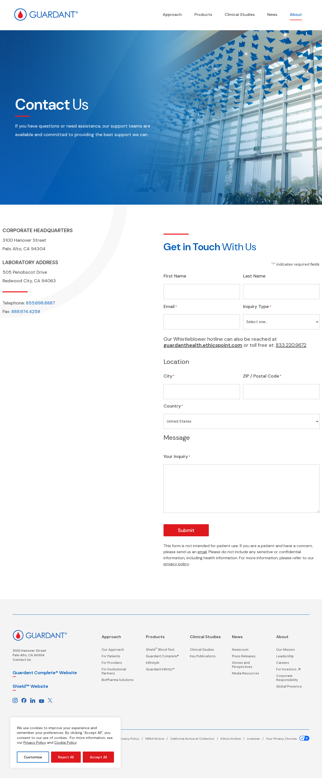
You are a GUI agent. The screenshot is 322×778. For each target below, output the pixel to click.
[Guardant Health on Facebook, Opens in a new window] (23, 700)
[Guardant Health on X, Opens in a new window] (50, 700)
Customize (33, 757)
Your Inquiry (177, 456)
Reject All (66, 757)
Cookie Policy (65, 742)
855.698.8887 (40, 303)
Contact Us (22, 660)
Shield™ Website (30, 686)
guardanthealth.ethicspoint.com (203, 345)
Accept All (98, 757)
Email (170, 306)
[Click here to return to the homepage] (40, 635)
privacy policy (176, 564)
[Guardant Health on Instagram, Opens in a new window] (15, 700)
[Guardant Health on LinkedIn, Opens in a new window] (32, 700)
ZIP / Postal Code (261, 376)
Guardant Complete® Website (45, 673)
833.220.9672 (291, 345)
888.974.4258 (25, 311)
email (202, 551)
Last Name (254, 276)
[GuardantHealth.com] (46, 14)
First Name (175, 276)
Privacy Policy (34, 742)
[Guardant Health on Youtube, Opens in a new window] (41, 700)
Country (172, 406)
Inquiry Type (257, 306)
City (168, 376)
